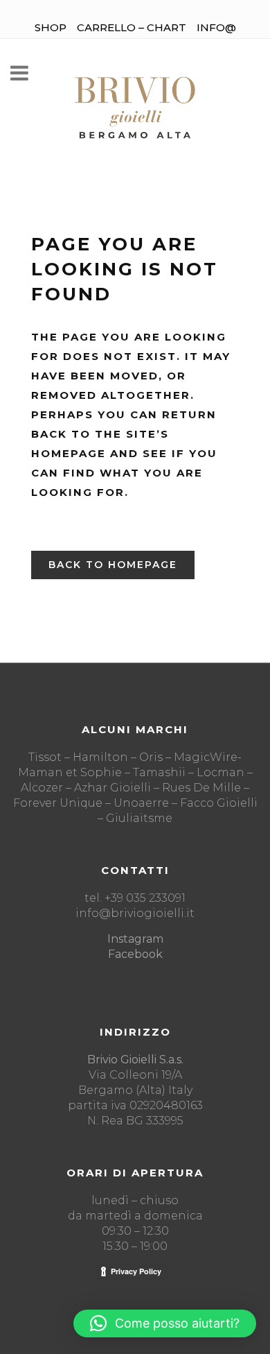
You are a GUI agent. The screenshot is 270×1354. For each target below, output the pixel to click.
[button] (164, 1323)
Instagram (135, 938)
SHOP (50, 27)
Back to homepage (112, 564)
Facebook (135, 954)
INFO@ (216, 27)
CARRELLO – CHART (131, 27)
